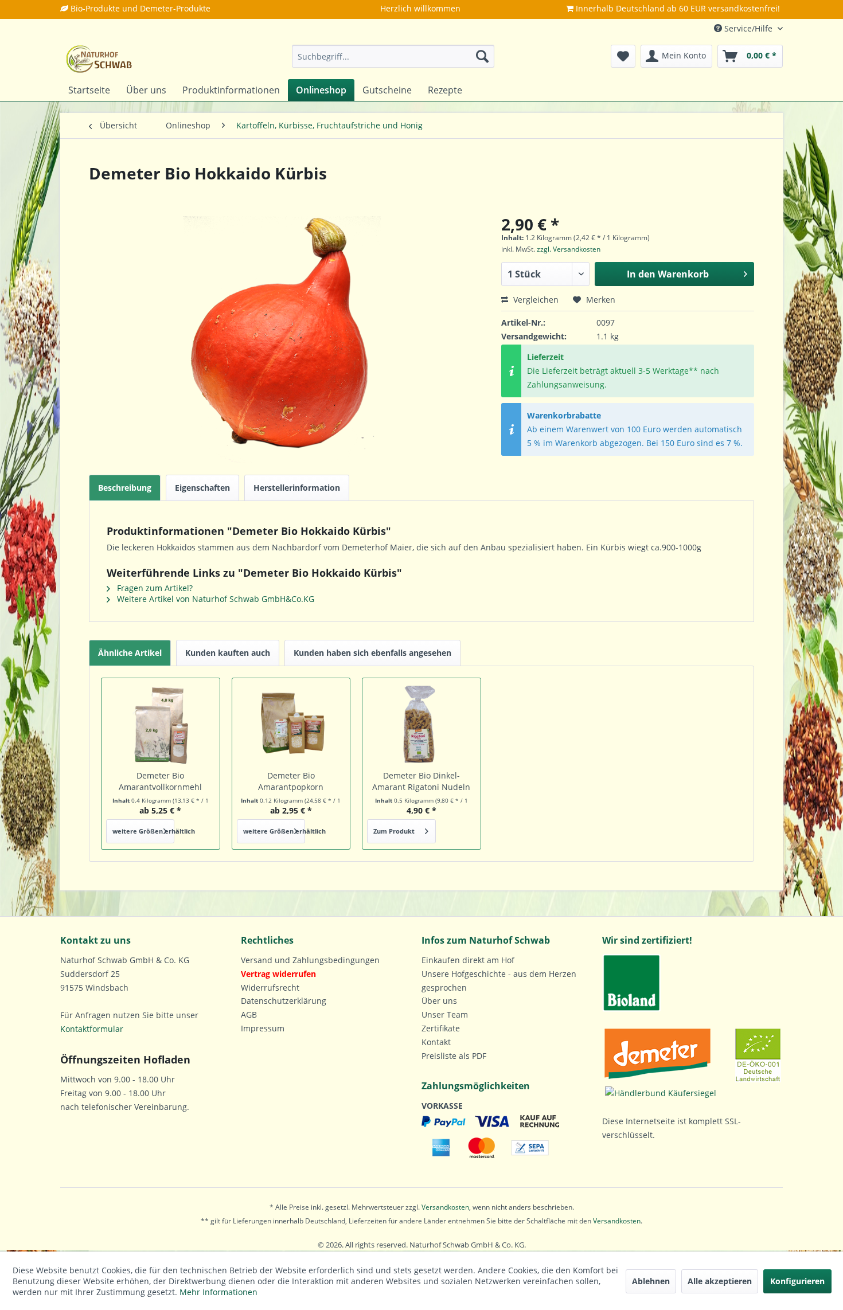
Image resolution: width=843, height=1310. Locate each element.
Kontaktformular (91, 1028)
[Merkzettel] (623, 56)
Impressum (262, 1028)
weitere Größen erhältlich (143, 831)
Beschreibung (124, 487)
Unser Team (445, 1014)
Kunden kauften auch (227, 652)
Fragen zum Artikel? (154, 587)
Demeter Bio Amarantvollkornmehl (160, 781)
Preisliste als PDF (454, 1055)
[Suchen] (482, 56)
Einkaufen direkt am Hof (468, 960)
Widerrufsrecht (270, 987)
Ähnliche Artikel (130, 652)
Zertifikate (441, 1028)
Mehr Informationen (218, 1291)
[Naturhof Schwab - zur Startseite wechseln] (99, 59)
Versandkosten (445, 1207)
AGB (249, 1014)
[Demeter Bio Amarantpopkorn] (291, 724)
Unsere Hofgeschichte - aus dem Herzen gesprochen (499, 980)
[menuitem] (393, 56)
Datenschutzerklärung (283, 1000)
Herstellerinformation (296, 487)
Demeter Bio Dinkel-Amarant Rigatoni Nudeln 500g (421, 781)
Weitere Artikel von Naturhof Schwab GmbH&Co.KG (214, 598)
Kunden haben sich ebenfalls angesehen (372, 652)
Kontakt (436, 1042)
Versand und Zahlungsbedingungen (310, 960)
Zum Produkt (394, 831)
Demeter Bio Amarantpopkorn (290, 781)
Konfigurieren (797, 1281)
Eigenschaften (202, 487)
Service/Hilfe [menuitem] (748, 28)
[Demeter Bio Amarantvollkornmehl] (160, 724)
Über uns (439, 1000)
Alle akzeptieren (720, 1281)
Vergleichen (535, 299)
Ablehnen (651, 1281)
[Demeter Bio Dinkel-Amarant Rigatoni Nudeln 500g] (421, 724)
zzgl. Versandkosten (568, 249)
